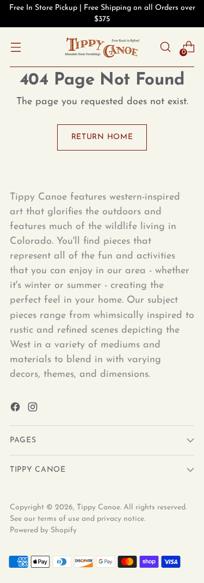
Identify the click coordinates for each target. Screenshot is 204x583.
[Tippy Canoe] (102, 47)
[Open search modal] (165, 47)
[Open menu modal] (15, 47)
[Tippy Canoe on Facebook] (16, 409)
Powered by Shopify (43, 530)
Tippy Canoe (98, 507)
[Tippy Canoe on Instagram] (33, 409)
